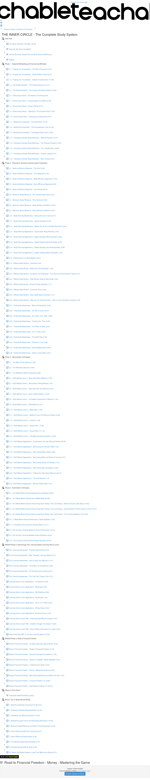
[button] (1, 23)
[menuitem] (1, 26)
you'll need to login (83, 771)
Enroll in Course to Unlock (75, 774)
